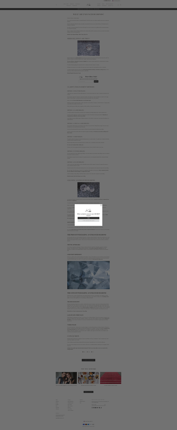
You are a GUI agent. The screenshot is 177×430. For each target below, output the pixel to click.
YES (88, 218)
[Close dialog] (101, 205)
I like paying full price (88, 220)
